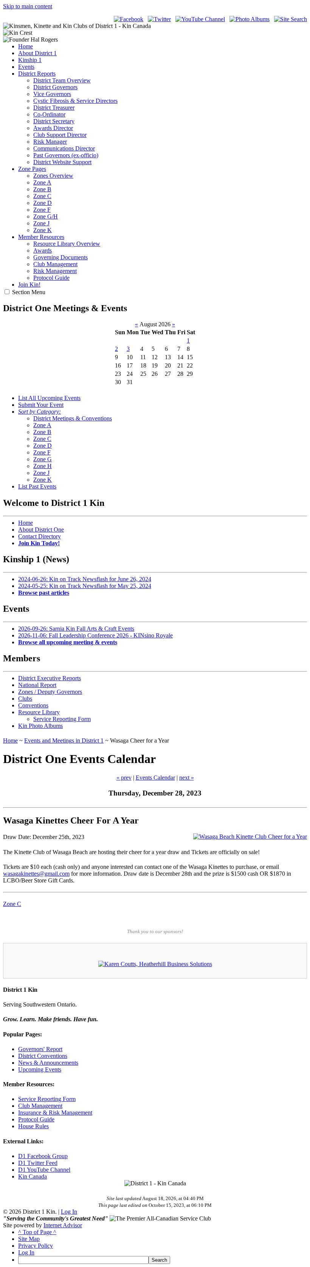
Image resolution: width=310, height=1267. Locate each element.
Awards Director (53, 128)
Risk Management (55, 271)
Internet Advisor (62, 1225)
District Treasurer (53, 107)
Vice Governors (52, 94)
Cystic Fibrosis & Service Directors (75, 101)
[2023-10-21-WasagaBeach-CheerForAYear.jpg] (250, 836)
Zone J (41, 223)
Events (26, 67)
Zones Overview (53, 175)
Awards (42, 250)
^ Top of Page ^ (37, 1232)
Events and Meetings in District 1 (64, 740)
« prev (124, 777)
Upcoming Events (39, 1069)
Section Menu (28, 292)
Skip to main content (27, 6)
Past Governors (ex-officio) (65, 155)
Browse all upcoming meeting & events (67, 642)
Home (25, 46)
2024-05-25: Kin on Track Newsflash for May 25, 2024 (84, 586)
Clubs (25, 698)
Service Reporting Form (62, 719)
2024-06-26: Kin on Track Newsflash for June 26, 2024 (84, 579)
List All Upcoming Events (49, 398)
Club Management (55, 264)
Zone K (42, 230)
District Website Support (62, 162)
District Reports (37, 73)
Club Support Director (60, 135)
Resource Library (39, 712)
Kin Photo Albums (40, 726)
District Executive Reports (49, 678)
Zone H (42, 466)
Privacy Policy (35, 1245)
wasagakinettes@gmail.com (36, 873)
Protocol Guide (51, 277)
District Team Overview (62, 80)
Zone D (42, 203)
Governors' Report (40, 1049)
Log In (69, 1211)
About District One (41, 529)
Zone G (42, 459)
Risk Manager (50, 141)
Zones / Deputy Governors (50, 692)
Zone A (42, 182)
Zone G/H (45, 216)
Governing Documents (60, 257)
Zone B (42, 189)
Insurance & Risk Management (55, 1112)
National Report (37, 685)
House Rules (33, 1126)
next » (186, 777)
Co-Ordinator (49, 114)
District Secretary (53, 121)
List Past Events (37, 486)
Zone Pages (32, 169)
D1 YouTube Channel (44, 1169)
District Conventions (42, 1056)
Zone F (42, 209)
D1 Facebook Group (43, 1156)
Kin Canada (32, 1176)
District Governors (55, 87)
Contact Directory (39, 536)
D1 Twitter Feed (37, 1163)
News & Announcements (48, 1062)
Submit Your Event (41, 405)
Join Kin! (29, 284)
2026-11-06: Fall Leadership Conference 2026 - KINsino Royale (95, 635)
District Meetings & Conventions (72, 418)
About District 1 (37, 53)
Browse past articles (43, 592)
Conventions (33, 705)
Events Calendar (155, 777)
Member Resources (41, 237)
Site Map (29, 1239)
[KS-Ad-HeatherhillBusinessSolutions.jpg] (155, 964)
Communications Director (64, 148)
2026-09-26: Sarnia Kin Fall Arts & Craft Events (76, 628)
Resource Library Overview (66, 243)
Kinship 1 (30, 60)
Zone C (42, 196)
